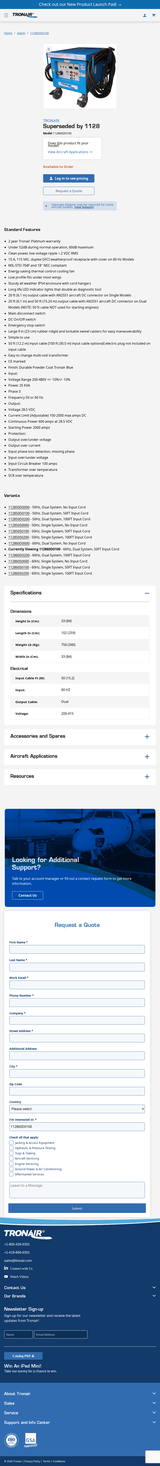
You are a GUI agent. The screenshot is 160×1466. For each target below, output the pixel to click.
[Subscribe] (112, 1334)
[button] (6, 15)
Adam (21, 33)
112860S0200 (18, 573)
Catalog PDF (22, 1356)
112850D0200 (19, 519)
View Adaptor (84, 207)
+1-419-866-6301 (17, 1252)
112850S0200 (18, 537)
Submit (77, 1208)
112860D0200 (19, 555)
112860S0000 (18, 561)
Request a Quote (69, 191)
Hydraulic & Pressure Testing (35, 1148)
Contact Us (28, 895)
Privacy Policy (32, 1461)
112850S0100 (18, 531)
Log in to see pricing (71, 178)
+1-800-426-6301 (17, 1244)
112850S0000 (18, 525)
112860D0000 (19, 543)
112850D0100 (19, 513)
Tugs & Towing (25, 1153)
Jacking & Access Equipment (34, 1143)
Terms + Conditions (54, 1461)
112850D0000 (19, 507)
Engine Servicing (27, 1164)
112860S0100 (18, 567)
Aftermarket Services (29, 1174)
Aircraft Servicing (27, 1158)
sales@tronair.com (18, 1260)
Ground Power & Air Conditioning (38, 1169)
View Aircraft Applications (68, 152)
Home (8, 33)
